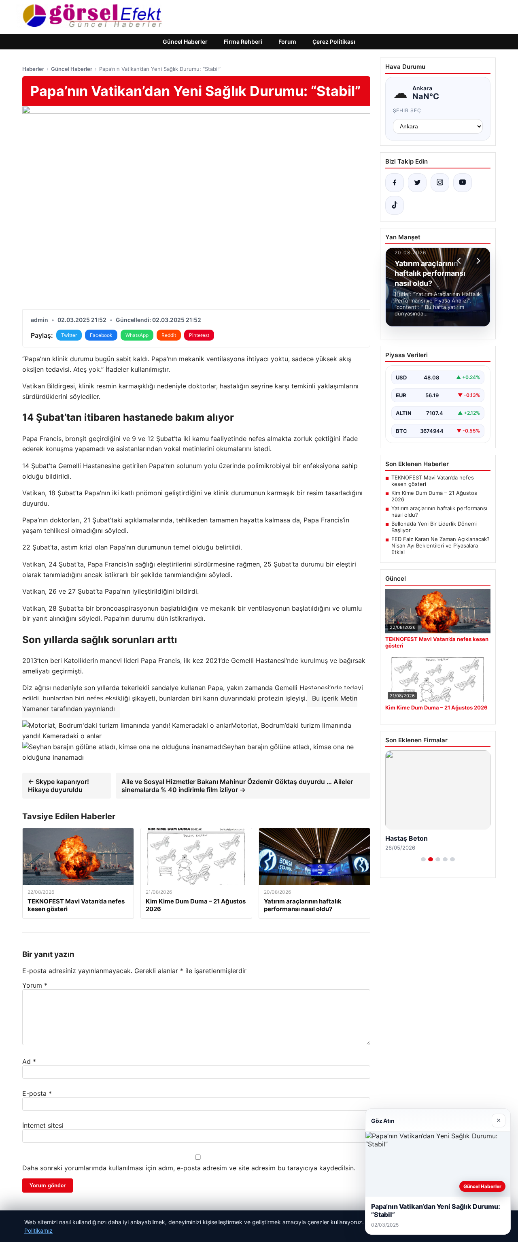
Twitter (69, 335)
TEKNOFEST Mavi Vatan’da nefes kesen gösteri (432, 480)
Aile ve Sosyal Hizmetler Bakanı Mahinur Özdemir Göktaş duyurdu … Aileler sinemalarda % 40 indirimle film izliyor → (237, 786)
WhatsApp (137, 335)
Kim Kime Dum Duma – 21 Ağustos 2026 (434, 496)
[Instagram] (440, 182)
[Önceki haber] (460, 261)
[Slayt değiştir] (423, 859)
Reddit (168, 335)
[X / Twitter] (417, 182)
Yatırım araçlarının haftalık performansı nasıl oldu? (439, 511)
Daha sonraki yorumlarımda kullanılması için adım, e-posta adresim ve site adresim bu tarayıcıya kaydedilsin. (188, 1168)
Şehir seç (407, 110)
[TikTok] (394, 205)
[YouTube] (462, 182)
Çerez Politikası (333, 41)
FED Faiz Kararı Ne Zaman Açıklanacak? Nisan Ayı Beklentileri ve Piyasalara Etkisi (440, 545)
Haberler (33, 69)
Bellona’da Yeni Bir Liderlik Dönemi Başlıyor (434, 526)
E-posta (37, 1093)
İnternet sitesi (43, 1125)
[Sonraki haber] (477, 261)
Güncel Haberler (185, 41)
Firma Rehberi (243, 41)
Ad (29, 1061)
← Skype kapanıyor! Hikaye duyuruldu (58, 786)
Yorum (34, 985)
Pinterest (199, 335)
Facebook (101, 335)
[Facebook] (394, 182)
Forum (287, 41)
